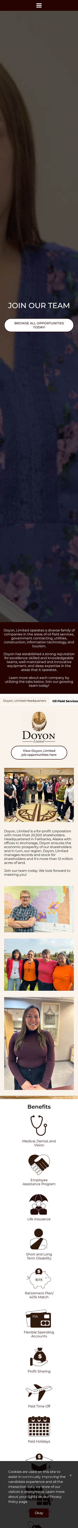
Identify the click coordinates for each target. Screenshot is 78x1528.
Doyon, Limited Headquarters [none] (24, 700)
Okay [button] (39, 1513)
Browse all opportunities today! (39, 325)
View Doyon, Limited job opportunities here (39, 753)
